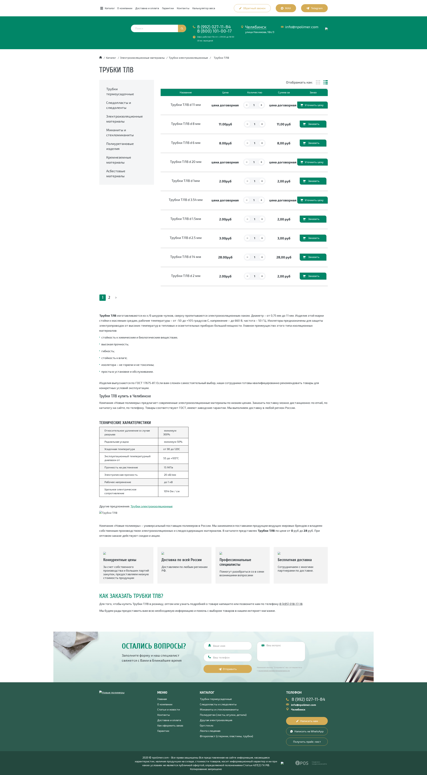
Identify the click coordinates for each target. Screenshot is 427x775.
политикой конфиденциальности (274, 670)
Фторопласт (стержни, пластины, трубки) (226, 736)
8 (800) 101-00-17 (214, 30)
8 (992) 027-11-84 (214, 26)
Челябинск (255, 26)
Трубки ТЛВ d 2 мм (185, 276)
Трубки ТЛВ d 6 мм (185, 143)
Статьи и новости (168, 709)
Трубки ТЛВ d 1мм (185, 181)
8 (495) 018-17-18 (290, 604)
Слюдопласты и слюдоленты (218, 704)
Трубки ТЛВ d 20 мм (185, 162)
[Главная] (100, 57)
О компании (124, 8)
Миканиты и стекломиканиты (219, 709)
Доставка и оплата (147, 8)
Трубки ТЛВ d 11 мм (185, 105)
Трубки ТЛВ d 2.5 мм (186, 238)
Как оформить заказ (170, 725)
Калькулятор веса (203, 8)
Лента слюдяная (210, 730)
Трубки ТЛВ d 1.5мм (185, 219)
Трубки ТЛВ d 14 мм (185, 257)
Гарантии (168, 8)
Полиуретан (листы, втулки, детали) (223, 714)
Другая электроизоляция (216, 720)
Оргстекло (206, 725)
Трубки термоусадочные (216, 698)
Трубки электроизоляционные (151, 506)
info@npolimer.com (301, 27)
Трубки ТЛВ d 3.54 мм (186, 200)
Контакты (183, 8)
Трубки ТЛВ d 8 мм (185, 124)
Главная (162, 698)
